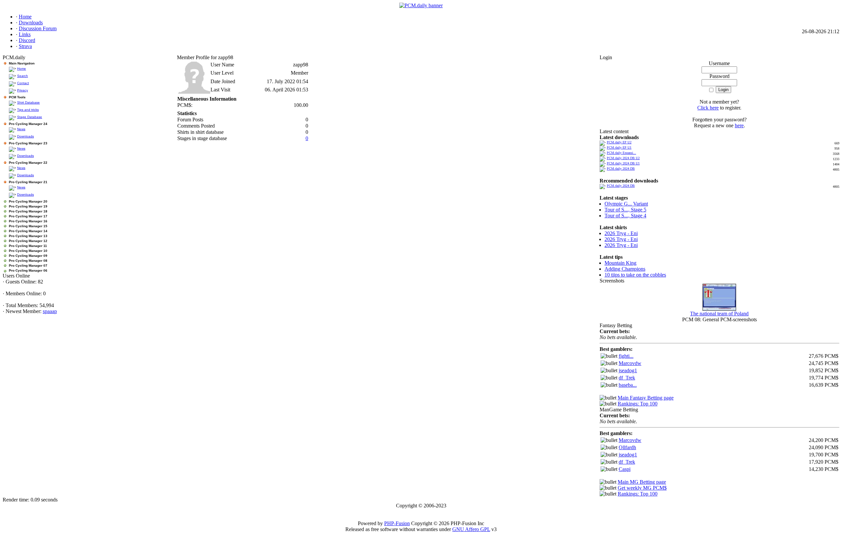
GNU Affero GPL (471, 529)
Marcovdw (630, 363)
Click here (708, 107)
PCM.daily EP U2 (619, 142)
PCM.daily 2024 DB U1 (623, 163)
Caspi (625, 469)
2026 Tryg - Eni (621, 233)
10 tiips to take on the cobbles (635, 275)
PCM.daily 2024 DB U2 (623, 158)
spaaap (50, 311)
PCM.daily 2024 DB (621, 168)
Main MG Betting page (642, 482)
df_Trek (627, 377)
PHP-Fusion (397, 523)
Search (22, 76)
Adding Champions (625, 269)
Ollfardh (627, 447)
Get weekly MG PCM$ (642, 488)
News (21, 129)
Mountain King (620, 263)
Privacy (22, 90)
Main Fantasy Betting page (646, 398)
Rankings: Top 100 (637, 403)
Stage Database (29, 117)
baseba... (628, 385)
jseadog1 (628, 370)
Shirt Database (28, 102)
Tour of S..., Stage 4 (625, 215)
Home (21, 68)
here (739, 125)
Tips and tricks (28, 109)
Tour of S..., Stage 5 (625, 209)
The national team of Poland (719, 313)
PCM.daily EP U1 (619, 147)
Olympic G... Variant (626, 204)
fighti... (626, 356)
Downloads (25, 136)
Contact (23, 83)
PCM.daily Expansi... (621, 153)
